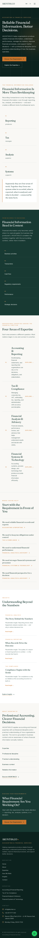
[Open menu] (35, 4)
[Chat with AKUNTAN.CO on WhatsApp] (34, 933)
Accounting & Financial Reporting (12, 890)
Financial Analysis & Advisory (11, 896)
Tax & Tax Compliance (9, 893)
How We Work (6, 873)
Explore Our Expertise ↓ (12, 65)
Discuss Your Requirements (13, 59)
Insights (4, 876)
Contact (4, 880)
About (4, 867)
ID (30, 3)
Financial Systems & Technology (12, 899)
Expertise (5, 870)
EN (26, 3)
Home (4, 864)
